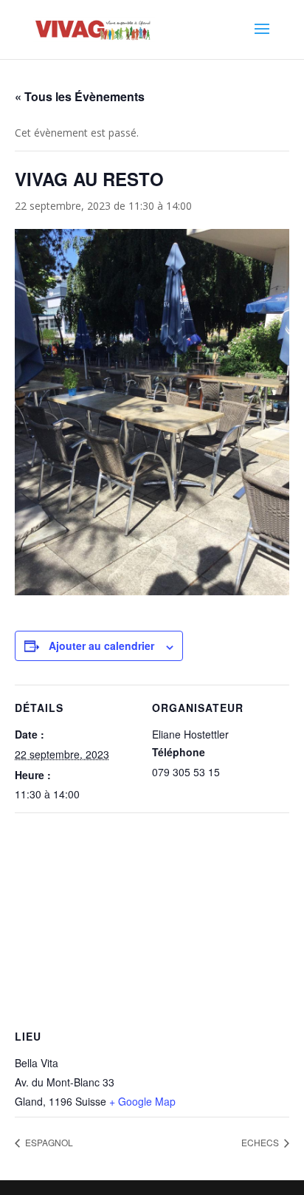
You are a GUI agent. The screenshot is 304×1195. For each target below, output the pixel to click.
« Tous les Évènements (80, 96)
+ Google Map (142, 1101)
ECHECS (261, 1142)
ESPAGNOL (48, 1142)
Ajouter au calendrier (101, 645)
